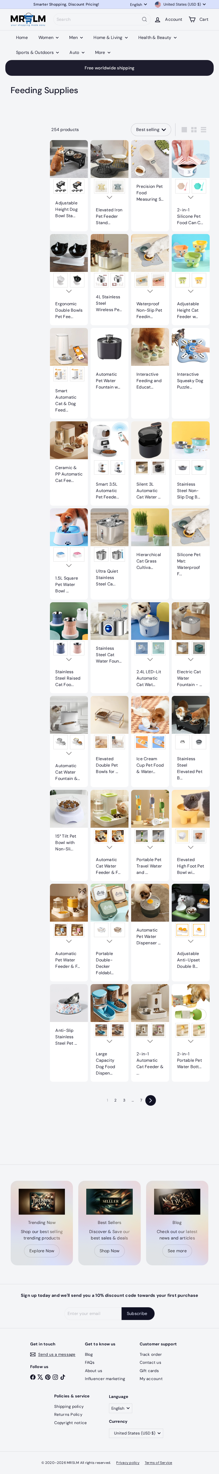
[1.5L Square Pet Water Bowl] (69, 554)
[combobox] (102, 19)
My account (151, 1378)
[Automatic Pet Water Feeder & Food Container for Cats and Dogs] (69, 929)
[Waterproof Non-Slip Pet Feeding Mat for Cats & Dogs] (150, 279)
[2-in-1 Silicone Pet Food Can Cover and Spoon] (191, 185)
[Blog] (177, 1202)
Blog (89, 1354)
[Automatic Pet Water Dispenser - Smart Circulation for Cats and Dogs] (150, 918)
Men (74, 37)
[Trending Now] (42, 1202)
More (100, 52)
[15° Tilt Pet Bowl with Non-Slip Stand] (69, 824)
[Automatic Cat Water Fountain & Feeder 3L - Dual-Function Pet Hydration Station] (69, 741)
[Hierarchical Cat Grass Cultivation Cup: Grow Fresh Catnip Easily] (150, 542)
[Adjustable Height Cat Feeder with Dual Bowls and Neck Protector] (191, 279)
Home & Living (108, 37)
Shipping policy (69, 1406)
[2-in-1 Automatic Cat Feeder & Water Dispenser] (150, 1033)
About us (94, 1370)
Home (22, 37)
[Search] (144, 19)
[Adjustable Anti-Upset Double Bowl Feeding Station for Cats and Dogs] (191, 929)
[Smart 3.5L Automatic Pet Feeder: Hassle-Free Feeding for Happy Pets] (109, 463)
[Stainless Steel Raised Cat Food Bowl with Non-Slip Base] (69, 648)
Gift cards (149, 1370)
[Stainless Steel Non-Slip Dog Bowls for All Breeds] (191, 463)
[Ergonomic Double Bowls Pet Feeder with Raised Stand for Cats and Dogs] (69, 279)
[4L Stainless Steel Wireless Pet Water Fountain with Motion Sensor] (109, 276)
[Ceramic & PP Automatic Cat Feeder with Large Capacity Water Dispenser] (69, 455)
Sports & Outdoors (35, 52)
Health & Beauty (155, 37)
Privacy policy (127, 1462)
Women (46, 37)
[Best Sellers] (109, 1202)
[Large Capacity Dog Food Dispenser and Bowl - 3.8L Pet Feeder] (109, 1033)
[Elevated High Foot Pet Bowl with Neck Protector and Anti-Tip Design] (191, 835)
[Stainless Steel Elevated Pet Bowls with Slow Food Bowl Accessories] (191, 741)
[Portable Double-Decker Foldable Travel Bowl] (109, 932)
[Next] (150, 1100)
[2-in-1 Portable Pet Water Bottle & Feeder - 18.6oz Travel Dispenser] (191, 1029)
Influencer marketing (105, 1378)
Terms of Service (158, 1462)
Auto (74, 52)
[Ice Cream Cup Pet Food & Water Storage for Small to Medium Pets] (150, 738)
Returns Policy (68, 1414)
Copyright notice (70, 1422)
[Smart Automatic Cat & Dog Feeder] (69, 373)
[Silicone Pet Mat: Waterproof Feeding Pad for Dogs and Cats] (191, 545)
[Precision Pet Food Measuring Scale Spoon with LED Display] (150, 174)
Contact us (150, 1362)
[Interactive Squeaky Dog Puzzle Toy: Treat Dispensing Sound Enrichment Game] (191, 362)
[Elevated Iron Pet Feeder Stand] (109, 185)
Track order (151, 1354)
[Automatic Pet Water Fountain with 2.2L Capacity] (109, 362)
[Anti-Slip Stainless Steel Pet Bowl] (69, 1018)
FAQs (90, 1362)
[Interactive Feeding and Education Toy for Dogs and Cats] (150, 362)
